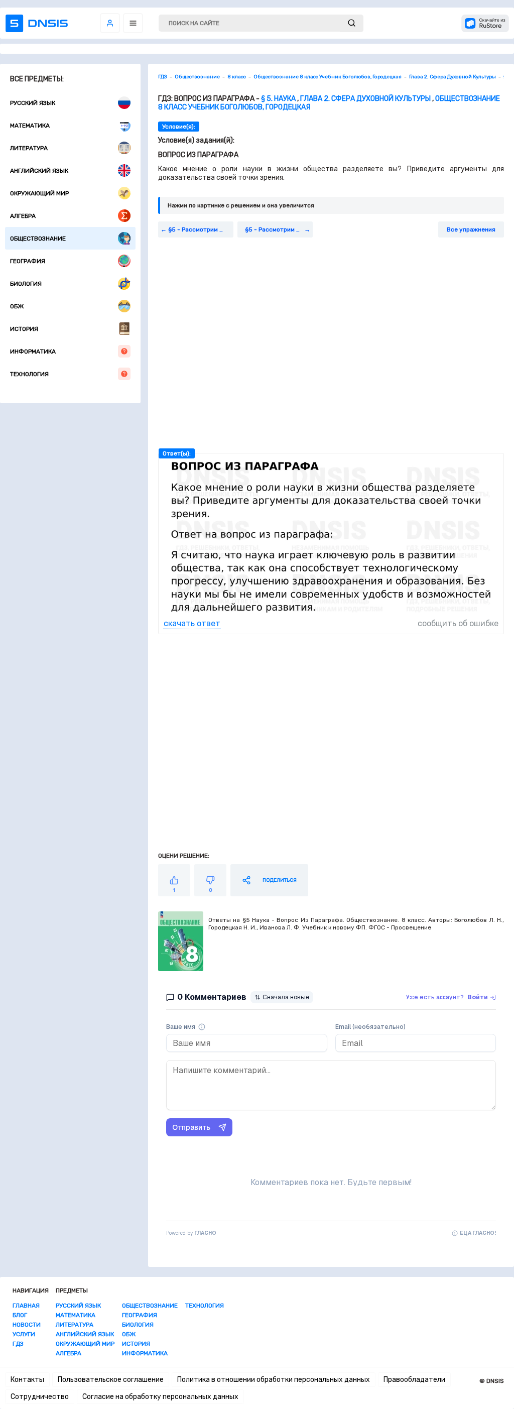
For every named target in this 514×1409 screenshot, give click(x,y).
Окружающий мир (39, 193)
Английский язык (39, 170)
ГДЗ (18, 1343)
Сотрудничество (40, 1396)
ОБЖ (17, 306)
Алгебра (23, 215)
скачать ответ (192, 623)
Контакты (27, 1379)
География (27, 261)
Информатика (33, 351)
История (24, 328)
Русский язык (32, 102)
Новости (27, 1324)
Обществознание (38, 238)
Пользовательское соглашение (111, 1379)
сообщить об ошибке (458, 623)
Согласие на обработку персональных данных (160, 1396)
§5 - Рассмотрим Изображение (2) (279, 229)
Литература (29, 148)
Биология (26, 283)
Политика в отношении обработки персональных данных (273, 1379)
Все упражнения (471, 229)
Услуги (24, 1334)
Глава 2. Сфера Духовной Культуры (365, 98)
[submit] (351, 23)
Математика (30, 125)
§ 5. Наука (278, 98)
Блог (20, 1315)
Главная (26, 1305)
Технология (29, 374)
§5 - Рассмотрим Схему (200, 229)
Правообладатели (414, 1379)
